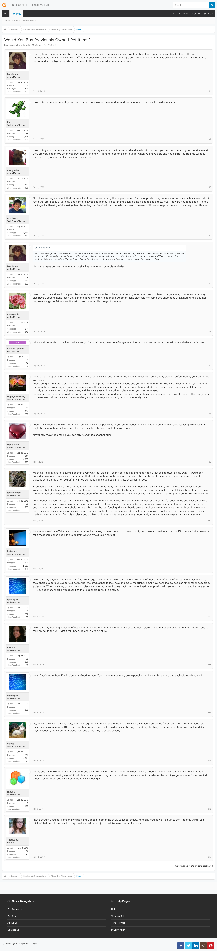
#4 (210, 235)
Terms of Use (118, 922)
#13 (209, 664)
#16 (209, 808)
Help (113, 909)
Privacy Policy (118, 929)
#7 (210, 365)
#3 (210, 187)
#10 (209, 520)
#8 (210, 413)
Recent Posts (29, 20)
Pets (19, 45)
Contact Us (13, 929)
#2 (210, 139)
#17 (209, 857)
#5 (210, 283)
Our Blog (12, 916)
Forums (16, 13)
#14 (209, 712)
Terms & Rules (118, 916)
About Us (12, 922)
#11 (209, 568)
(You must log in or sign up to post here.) (194, 866)
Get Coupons (14, 909)
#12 (209, 616)
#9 (210, 461)
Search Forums (12, 20)
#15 (209, 760)
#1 (210, 91)
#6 (210, 331)
